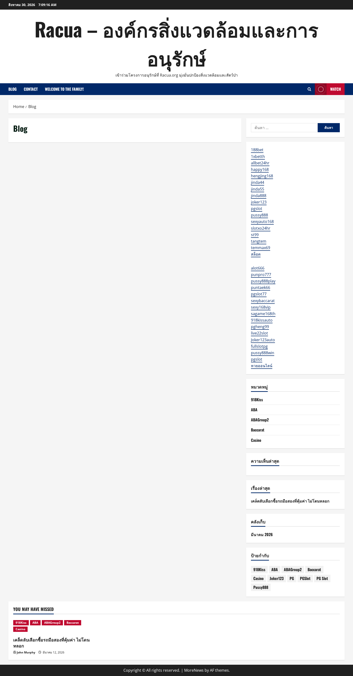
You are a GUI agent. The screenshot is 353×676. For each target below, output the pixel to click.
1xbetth (258, 156)
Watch (335, 89)
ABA (254, 410)
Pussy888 (260, 587)
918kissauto (262, 320)
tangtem (258, 241)
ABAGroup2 (260, 420)
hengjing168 (262, 176)
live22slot (259, 333)
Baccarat (257, 430)
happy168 (260, 169)
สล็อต (256, 254)
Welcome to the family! (64, 89)
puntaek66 (260, 287)
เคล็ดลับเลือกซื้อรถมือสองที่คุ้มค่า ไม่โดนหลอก (290, 501)
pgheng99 (260, 326)
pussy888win (262, 352)
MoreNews (194, 670)
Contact (31, 89)
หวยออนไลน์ (261, 365)
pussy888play (263, 281)
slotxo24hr (260, 228)
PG (292, 578)
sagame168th (263, 313)
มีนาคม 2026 (262, 534)
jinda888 (258, 195)
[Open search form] (309, 89)
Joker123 (277, 578)
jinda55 (257, 189)
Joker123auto (263, 339)
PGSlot (305, 578)
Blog (12, 89)
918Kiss (257, 399)
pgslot (256, 208)
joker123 (259, 202)
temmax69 (260, 247)
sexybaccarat (263, 300)
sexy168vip (261, 307)
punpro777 (261, 274)
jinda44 (257, 182)
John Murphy (26, 652)
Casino (256, 440)
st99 (255, 234)
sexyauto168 (262, 221)
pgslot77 (259, 294)
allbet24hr (260, 163)
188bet (257, 149)
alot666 (257, 268)
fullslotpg (259, 346)
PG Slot (322, 578)
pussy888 (259, 215)
